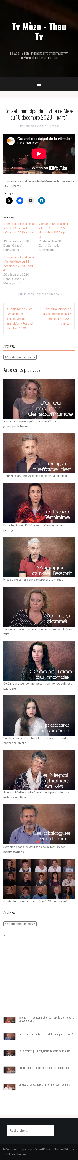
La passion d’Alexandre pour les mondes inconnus (44, 1084)
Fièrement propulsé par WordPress (27, 1149)
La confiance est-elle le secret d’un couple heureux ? (46, 1034)
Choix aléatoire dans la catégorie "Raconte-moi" (35, 901)
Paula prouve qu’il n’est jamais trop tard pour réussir (45, 1051)
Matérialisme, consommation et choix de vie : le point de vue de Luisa (46, 1019)
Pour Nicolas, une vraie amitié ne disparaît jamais (35, 475)
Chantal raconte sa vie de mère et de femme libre (44, 1068)
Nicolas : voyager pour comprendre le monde (33, 579)
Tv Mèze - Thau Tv (39, 31)
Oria (66, 1149)
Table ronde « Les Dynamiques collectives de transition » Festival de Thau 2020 (20, 318)
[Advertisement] (39, 982)
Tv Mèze (53, 125)
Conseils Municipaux (48, 294)
